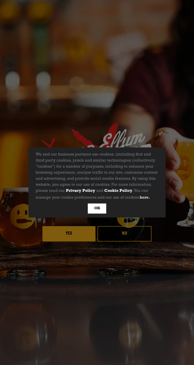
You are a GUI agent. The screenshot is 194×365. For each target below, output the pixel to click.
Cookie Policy (118, 191)
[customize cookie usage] (156, 198)
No (124, 233)
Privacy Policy (80, 191)
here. (145, 198)
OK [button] (97, 208)
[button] (153, 198)
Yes (69, 233)
